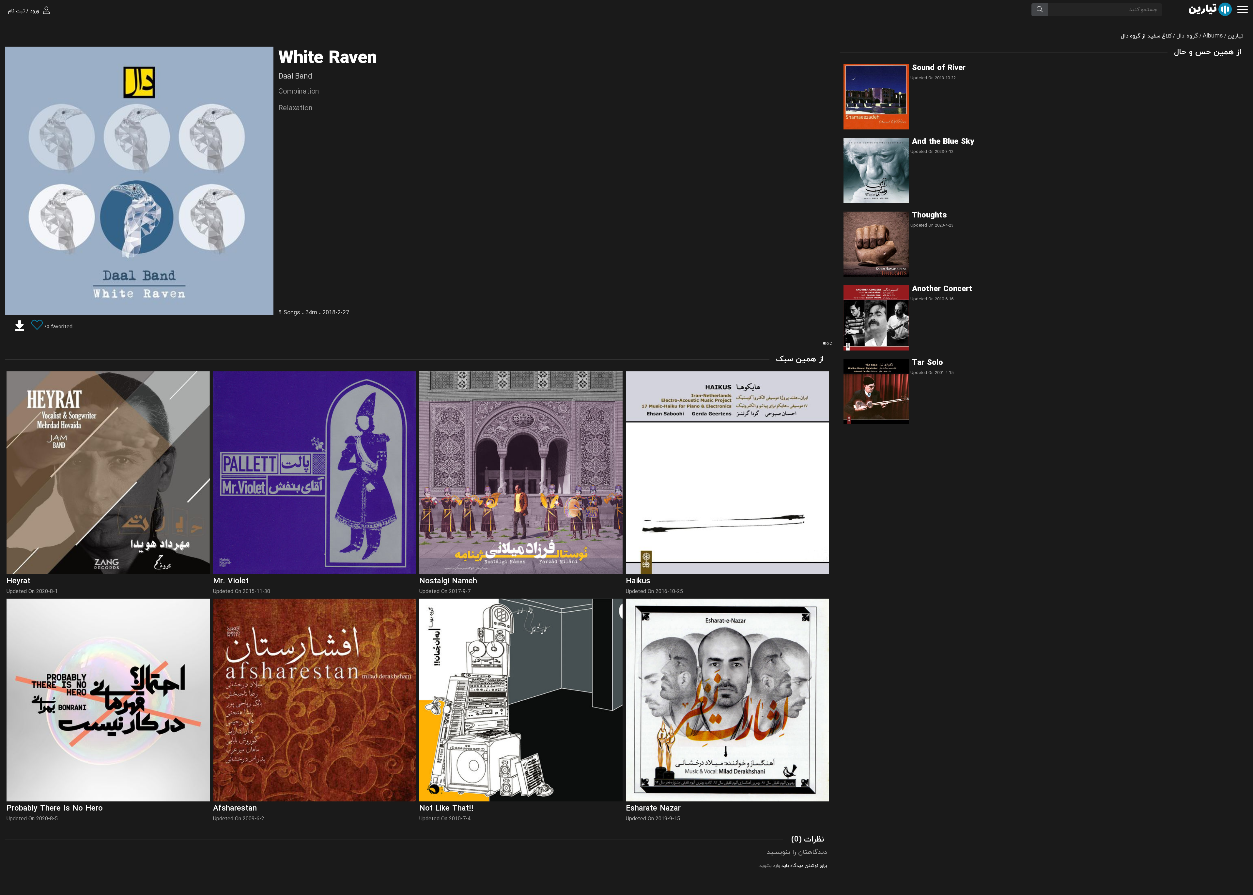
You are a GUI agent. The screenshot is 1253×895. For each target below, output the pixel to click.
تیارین (1236, 36)
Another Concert (942, 289)
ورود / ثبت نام (24, 11)
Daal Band (295, 76)
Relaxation (295, 108)
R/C (828, 343)
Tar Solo (927, 362)
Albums (1213, 36)
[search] (1039, 9)
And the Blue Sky (943, 141)
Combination (298, 92)
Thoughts (929, 215)
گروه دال (1187, 36)
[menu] (1242, 8)
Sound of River (939, 68)
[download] (19, 327)
